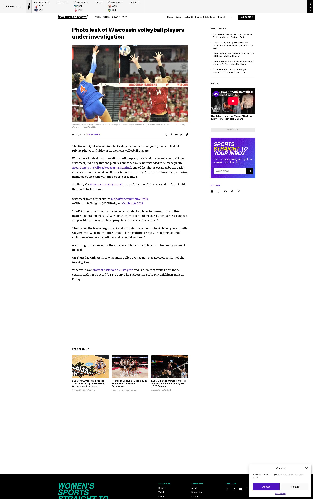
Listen (187, 17)
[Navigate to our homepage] (73, 17)
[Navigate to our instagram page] (212, 191)
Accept (266, 486)
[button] (306, 468)
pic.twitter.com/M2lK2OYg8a (130, 198)
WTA (124, 17)
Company (197, 483)
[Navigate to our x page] (238, 191)
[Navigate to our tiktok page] (218, 191)
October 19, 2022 (132, 203)
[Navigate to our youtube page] (225, 191)
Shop (220, 17)
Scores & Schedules (205, 17)
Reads (170, 17)
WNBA (106, 17)
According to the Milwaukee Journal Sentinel (101, 167)
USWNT (116, 17)
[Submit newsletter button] (249, 171)
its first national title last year (113, 270)
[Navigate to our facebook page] (232, 191)
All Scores (310, 6)
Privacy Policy (280, 493)
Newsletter (196, 492)
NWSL (98, 17)
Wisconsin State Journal (106, 184)
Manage (294, 486)
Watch (179, 17)
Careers (195, 496)
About (194, 488)
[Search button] (232, 17)
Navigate (164, 483)
